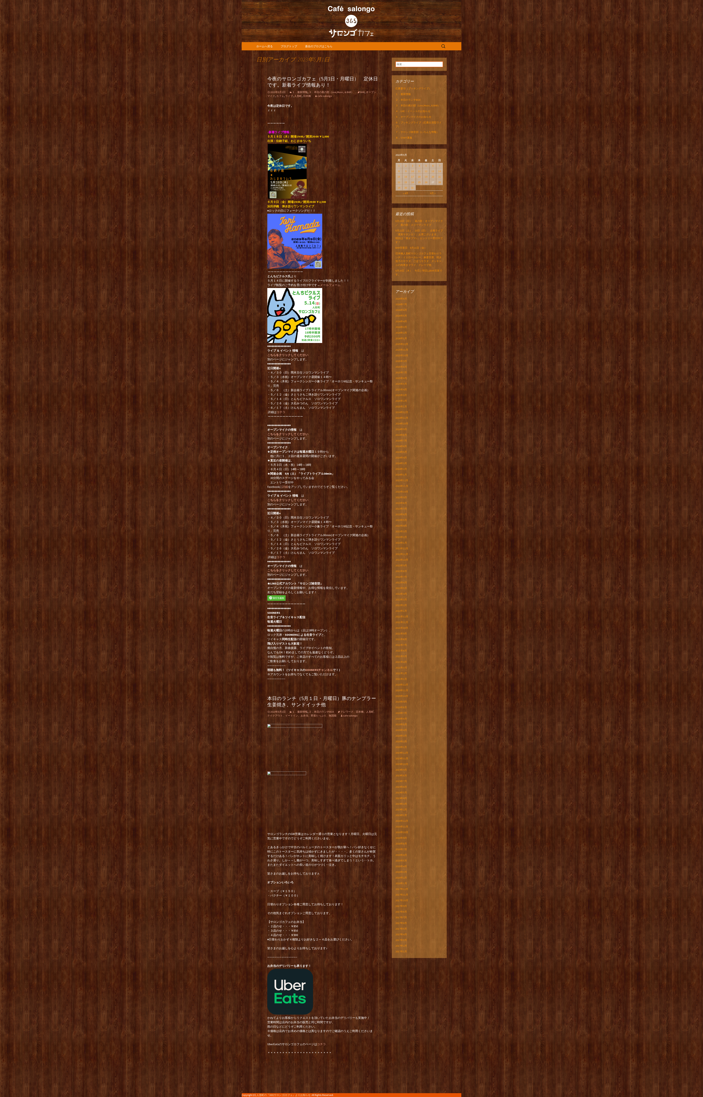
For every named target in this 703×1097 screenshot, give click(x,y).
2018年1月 (401, 883)
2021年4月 (401, 662)
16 (405, 176)
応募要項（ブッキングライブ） (413, 88)
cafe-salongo (324, 96)
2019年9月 (401, 769)
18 (419, 176)
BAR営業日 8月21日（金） (411, 247)
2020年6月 (401, 718)
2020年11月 (401, 690)
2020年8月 (401, 707)
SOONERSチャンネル (319, 670)
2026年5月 (401, 315)
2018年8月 (401, 843)
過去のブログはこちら (318, 46)
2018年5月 (401, 860)
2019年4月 (401, 798)
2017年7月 (401, 917)
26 (426, 182)
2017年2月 (401, 945)
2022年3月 (401, 599)
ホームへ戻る (264, 46)
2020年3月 (401, 735)
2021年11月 (401, 622)
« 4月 (405, 193)
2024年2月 (401, 469)
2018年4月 (401, 866)
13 (433, 171)
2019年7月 (401, 781)
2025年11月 (401, 349)
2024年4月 (401, 457)
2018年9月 (401, 838)
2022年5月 (401, 588)
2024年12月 (401, 412)
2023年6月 (401, 514)
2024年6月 (401, 446)
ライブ (289, 96)
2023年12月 (401, 480)
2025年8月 (401, 366)
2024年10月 (401, 423)
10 (412, 171)
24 (412, 182)
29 (399, 187)
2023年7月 (401, 508)
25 (419, 182)
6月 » (433, 193)
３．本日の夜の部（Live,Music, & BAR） (331, 92)
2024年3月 (401, 463)
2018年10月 (401, 832)
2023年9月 (401, 497)
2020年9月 (401, 701)
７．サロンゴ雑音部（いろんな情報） (417, 132)
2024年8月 (401, 435)
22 (399, 182)
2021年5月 (401, 656)
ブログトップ (289, 46)
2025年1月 (401, 406)
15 (399, 176)
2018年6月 (401, 855)
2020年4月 (401, 730)
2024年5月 (401, 452)
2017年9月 (401, 906)
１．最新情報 (300, 92)
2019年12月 (401, 752)
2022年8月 (401, 571)
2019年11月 (401, 758)
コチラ (281, 412)
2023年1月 (401, 542)
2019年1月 (401, 815)
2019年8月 (401, 775)
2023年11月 (401, 486)
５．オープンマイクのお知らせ (413, 116)
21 (439, 176)
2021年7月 (401, 645)
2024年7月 (401, 440)
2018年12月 (401, 821)
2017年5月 (401, 928)
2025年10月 (401, 355)
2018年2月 (401, 877)
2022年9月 (401, 565)
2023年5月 (401, 520)
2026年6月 (401, 310)
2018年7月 (401, 849)
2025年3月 (401, 395)
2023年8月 (401, 503)
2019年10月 (401, 764)
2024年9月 (401, 429)
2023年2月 (401, 537)
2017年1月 (401, 951)
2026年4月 (401, 321)
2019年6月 (401, 786)
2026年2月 (401, 332)
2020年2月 (401, 741)
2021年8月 (401, 639)
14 (439, 171)
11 (419, 171)
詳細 (285, 487)
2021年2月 (401, 673)
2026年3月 (401, 327)
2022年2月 (401, 605)
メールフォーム (330, 285)
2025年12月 (401, 344)
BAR (362, 92)
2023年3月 (401, 531)
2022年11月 (401, 554)
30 (405, 187)
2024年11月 (401, 418)
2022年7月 (401, 576)
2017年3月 (401, 940)
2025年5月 (401, 383)
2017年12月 (401, 889)
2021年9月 (401, 633)
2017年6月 (401, 923)
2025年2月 (401, 400)
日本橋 (307, 96)
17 (412, 176)
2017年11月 (401, 894)
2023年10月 (401, 491)
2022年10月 (401, 559)
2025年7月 (401, 372)
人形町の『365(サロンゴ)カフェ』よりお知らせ (283, 1095)
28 (439, 182)
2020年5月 (401, 724)
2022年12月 (401, 548)
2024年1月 (401, 474)
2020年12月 (401, 684)
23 (405, 182)
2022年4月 (401, 593)
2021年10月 (401, 628)
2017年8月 (401, 911)
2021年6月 (401, 650)
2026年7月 (401, 304)
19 (426, 176)
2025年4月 (401, 389)
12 (426, 171)
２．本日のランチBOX (321, 711)
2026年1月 (401, 338)
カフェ (280, 96)
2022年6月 (401, 582)
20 (433, 176)
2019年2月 (401, 809)
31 (412, 187)
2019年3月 (401, 803)
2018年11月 (401, 826)
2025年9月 (401, 361)
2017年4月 (401, 934)
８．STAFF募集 (403, 137)
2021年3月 (401, 667)
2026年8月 (401, 298)
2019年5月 (401, 792)
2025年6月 (401, 378)
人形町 (298, 96)
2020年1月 (401, 747)
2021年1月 (401, 679)
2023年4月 (401, 525)
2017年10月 (401, 900)
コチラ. (321, 1044)
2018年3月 (401, 872)
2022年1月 (401, 610)
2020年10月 (401, 696)
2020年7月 (401, 713)
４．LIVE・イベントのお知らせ (412, 111)
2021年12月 (401, 616)
